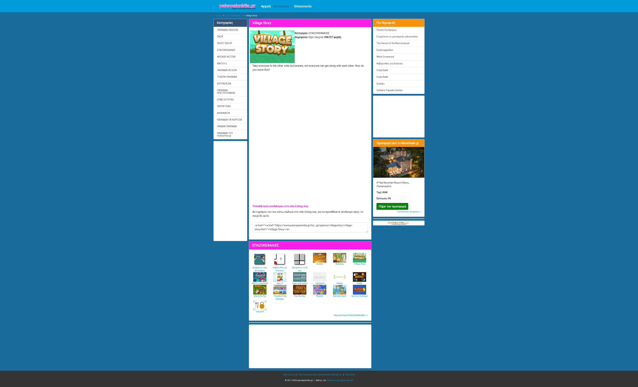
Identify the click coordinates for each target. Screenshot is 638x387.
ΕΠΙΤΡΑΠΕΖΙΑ (224, 83)
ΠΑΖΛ (220, 36)
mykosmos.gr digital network (340, 380)
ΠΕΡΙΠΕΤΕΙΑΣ (224, 106)
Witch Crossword (385, 56)
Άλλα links (350, 375)
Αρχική (266, 6)
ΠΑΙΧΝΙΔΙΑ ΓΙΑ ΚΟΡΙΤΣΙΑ (229, 119)
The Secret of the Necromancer (393, 43)
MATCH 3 (222, 63)
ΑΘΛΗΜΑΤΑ (223, 113)
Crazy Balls (382, 70)
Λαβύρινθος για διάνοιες (389, 63)
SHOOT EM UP (224, 43)
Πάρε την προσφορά (392, 206)
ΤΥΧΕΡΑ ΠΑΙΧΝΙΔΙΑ (227, 76)
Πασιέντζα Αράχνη (386, 30)
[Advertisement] (230, 191)
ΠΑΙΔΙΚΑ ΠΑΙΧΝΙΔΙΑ (227, 126)
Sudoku (380, 83)
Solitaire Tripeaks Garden (389, 90)
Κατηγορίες (281, 6)
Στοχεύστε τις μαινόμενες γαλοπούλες (397, 36)
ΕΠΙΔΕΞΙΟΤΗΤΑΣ (225, 99)
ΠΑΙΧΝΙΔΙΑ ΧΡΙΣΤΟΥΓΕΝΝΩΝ (226, 91)
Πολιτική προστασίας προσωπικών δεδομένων (320, 375)
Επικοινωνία (302, 6)
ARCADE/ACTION (226, 56)
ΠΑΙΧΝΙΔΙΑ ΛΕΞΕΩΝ (227, 70)
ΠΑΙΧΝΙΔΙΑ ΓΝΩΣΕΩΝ (227, 30)
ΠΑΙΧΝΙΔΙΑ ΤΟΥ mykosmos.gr (225, 134)
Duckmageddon (384, 50)
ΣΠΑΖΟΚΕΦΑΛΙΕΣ (234, 15)
